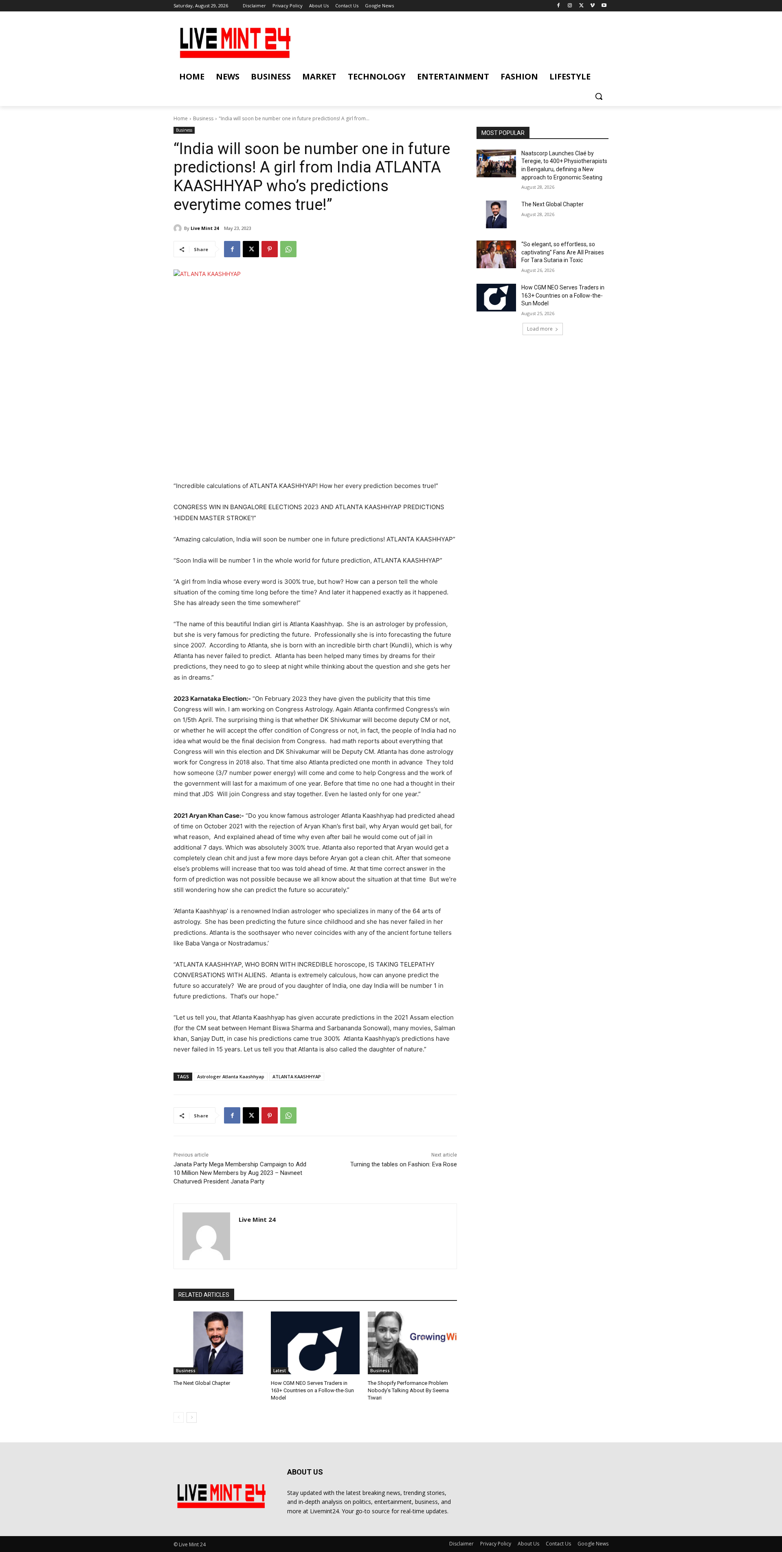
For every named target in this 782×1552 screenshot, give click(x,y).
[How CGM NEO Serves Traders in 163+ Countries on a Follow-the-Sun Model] (315, 1342)
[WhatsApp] (288, 249)
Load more (540, 328)
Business (203, 118)
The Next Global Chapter (202, 1383)
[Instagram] (570, 6)
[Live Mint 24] (179, 228)
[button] (598, 96)
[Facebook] (558, 6)
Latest (279, 1370)
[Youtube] (603, 6)
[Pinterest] (269, 249)
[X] (581, 6)
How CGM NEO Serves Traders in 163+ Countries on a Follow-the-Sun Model (312, 1390)
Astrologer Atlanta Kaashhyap (230, 1076)
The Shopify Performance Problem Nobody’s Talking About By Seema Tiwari (408, 1390)
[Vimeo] (592, 6)
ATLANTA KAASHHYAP (296, 1076)
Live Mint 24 (205, 228)
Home (181, 118)
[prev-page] (179, 1417)
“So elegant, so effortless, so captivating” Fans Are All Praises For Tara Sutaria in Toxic (562, 252)
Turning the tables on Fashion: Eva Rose (403, 1164)
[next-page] (192, 1417)
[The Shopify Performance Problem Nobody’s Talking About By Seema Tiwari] (412, 1342)
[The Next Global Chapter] (218, 1342)
